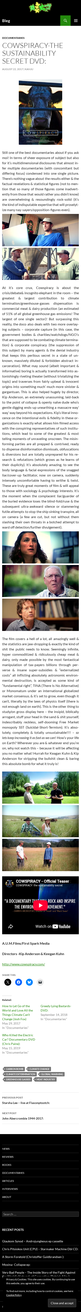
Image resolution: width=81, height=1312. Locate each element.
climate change (39, 1068)
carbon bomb (14, 1068)
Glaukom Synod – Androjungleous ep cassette (32, 1241)
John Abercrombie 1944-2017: (23, 1116)
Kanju (29, 69)
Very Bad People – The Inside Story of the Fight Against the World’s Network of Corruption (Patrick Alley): (38, 1274)
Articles (8, 1180)
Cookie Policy (14, 1295)
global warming (52, 1074)
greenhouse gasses (18, 1079)
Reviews (7, 1156)
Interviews (10, 1188)
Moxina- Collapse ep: (16, 1264)
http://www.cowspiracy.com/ (23, 964)
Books (6, 1164)
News (6, 1148)
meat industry (46, 1079)
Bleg (6, 20)
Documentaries (13, 37)
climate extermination (20, 1074)
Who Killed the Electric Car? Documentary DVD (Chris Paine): (18, 1039)
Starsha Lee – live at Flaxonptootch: (26, 1100)
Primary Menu (76, 20)
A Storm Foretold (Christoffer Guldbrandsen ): (33, 1257)
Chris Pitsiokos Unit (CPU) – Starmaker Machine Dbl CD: (40, 1249)
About (6, 1197)
